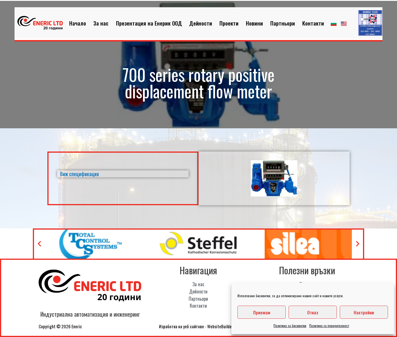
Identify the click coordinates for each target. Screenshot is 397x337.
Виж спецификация (79, 174)
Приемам (261, 312)
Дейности (200, 23)
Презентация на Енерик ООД (149, 23)
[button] (39, 243)
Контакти (313, 23)
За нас (100, 23)
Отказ (312, 312)
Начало (77, 23)
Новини (254, 23)
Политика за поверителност (329, 325)
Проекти (229, 23)
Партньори (282, 23)
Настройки (364, 312)
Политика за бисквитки (289, 325)
